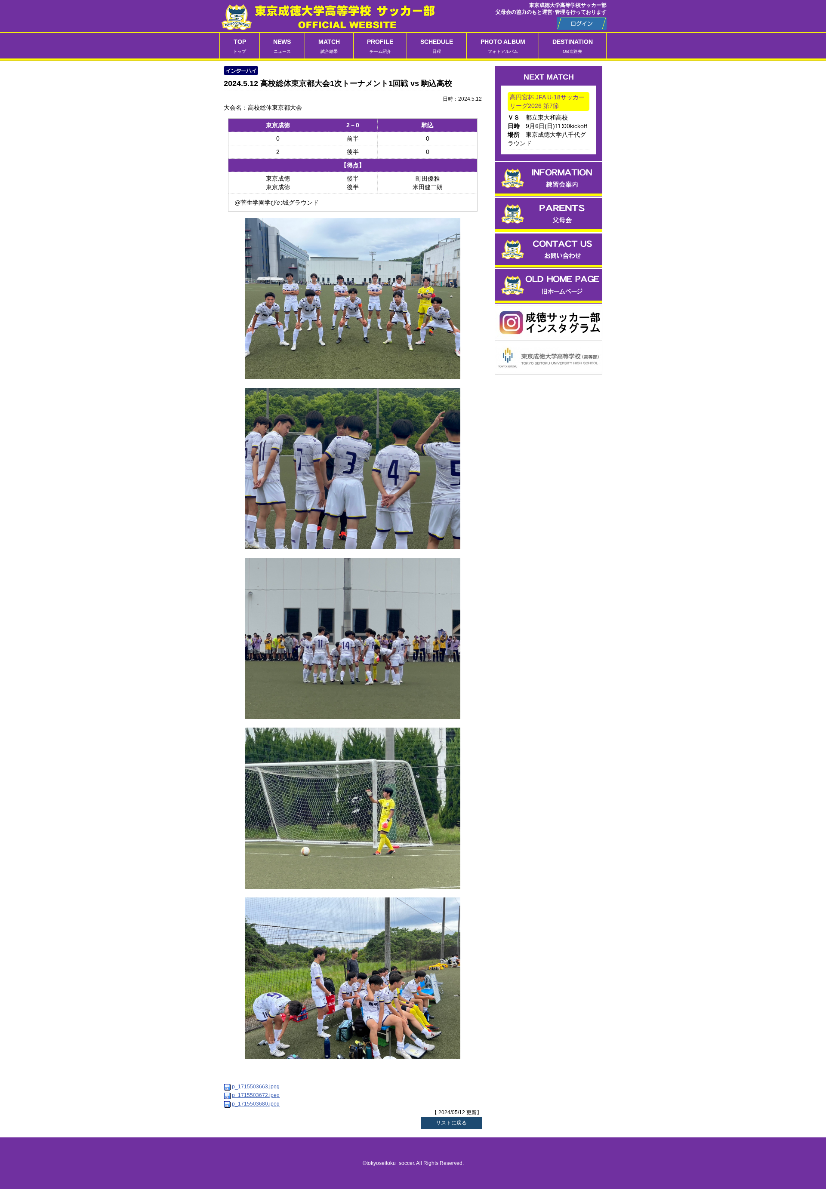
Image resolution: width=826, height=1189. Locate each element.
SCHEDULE (436, 46)
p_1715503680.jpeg (256, 1104)
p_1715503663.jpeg (256, 1087)
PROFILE (380, 46)
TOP (239, 46)
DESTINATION (572, 46)
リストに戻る (451, 1123)
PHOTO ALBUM (503, 46)
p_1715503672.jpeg (256, 1095)
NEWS (282, 46)
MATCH (329, 46)
